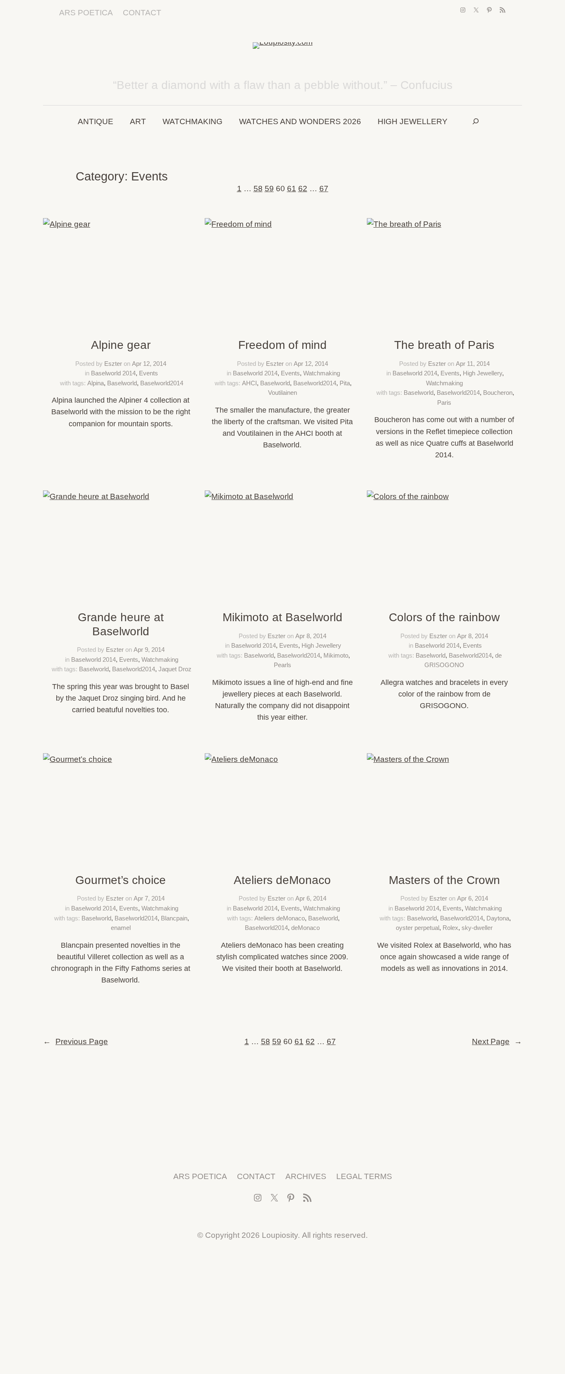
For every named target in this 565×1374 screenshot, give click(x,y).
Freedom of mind (282, 345)
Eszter (113, 363)
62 (302, 188)
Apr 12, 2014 (149, 363)
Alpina (95, 383)
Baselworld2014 (161, 383)
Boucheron (497, 392)
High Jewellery (482, 373)
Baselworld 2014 (113, 373)
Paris (444, 402)
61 (291, 188)
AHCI (249, 383)
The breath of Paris (444, 345)
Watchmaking (321, 373)
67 (323, 188)
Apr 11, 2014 (473, 363)
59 (269, 188)
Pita (345, 383)
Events (148, 373)
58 (258, 188)
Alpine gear (121, 345)
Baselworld (122, 383)
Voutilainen (282, 392)
